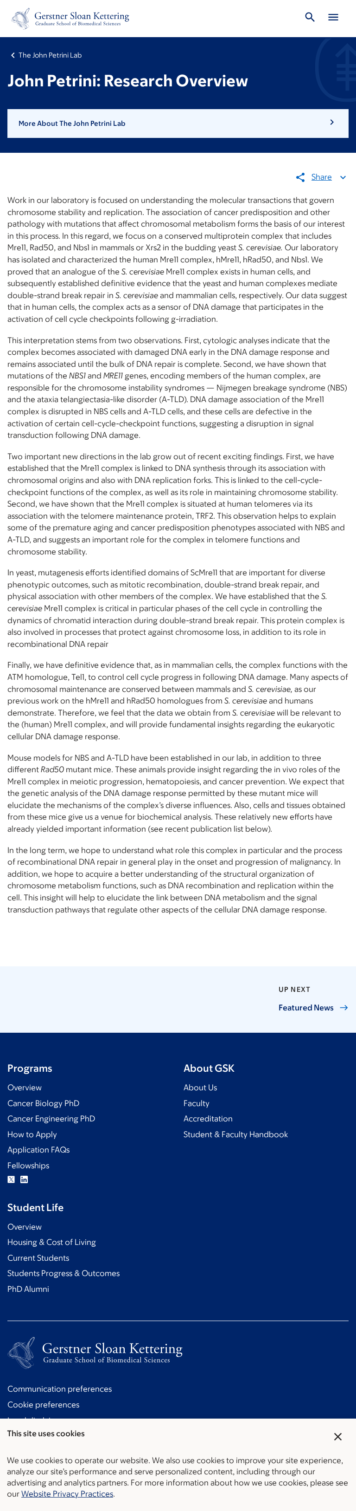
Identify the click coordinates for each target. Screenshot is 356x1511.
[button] (178, 123)
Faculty (197, 1103)
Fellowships (28, 1165)
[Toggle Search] (310, 18)
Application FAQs (38, 1149)
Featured (306, 1007)
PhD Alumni (28, 1289)
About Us (200, 1087)
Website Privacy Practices (67, 1493)
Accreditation (208, 1118)
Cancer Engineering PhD (51, 1118)
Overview (24, 1087)
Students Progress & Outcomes (63, 1273)
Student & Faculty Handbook (236, 1134)
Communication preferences (59, 1389)
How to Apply (32, 1134)
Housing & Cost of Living (51, 1242)
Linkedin (24, 1179)
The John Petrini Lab (50, 55)
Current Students (38, 1258)
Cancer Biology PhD (43, 1103)
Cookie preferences (43, 1404)
